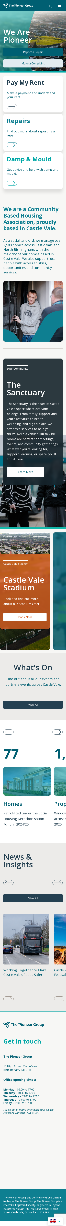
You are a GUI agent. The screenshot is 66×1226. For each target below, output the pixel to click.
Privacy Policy (11, 1168)
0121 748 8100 (17, 1113)
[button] (57, 732)
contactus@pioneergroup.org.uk (24, 1139)
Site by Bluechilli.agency (18, 1185)
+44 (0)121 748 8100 (16, 1143)
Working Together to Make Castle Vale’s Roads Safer (25, 972)
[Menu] (60, 6)
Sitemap (55, 1168)
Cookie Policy (35, 1168)
